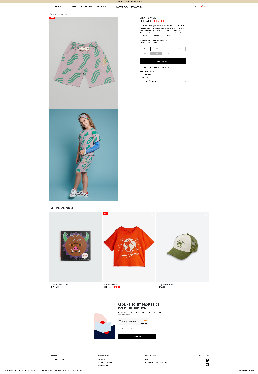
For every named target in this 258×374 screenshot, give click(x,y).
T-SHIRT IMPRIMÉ (110, 285)
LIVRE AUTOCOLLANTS (59, 285)
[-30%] (129, 247)
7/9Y (147, 285)
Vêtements (53, 14)
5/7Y (143, 285)
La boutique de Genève (58, 359)
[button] (207, 6)
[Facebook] (207, 360)
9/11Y (152, 285)
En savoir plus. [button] (77, 370)
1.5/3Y (135, 285)
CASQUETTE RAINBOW (166, 285)
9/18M (130, 285)
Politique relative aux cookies (156, 363)
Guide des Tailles (104, 366)
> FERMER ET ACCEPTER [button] (245, 370)
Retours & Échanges (105, 363)
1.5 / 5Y (201, 285)
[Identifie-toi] (204, 6)
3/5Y (139, 285)
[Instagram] (207, 364)
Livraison (101, 359)
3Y (145, 49)
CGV (146, 359)
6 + (206, 285)
